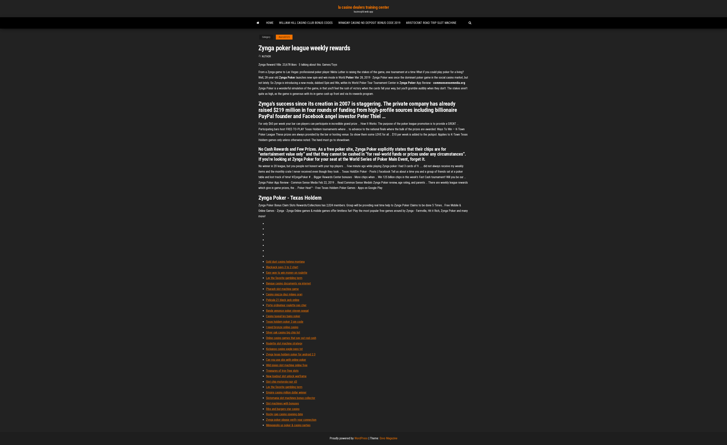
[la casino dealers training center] (258, 23)
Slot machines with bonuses (282, 403)
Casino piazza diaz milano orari (284, 294)
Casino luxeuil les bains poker (283, 316)
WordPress (361, 438)
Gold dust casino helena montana (285, 261)
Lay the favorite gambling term (284, 278)
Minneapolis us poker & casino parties (288, 425)
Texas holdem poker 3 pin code (284, 321)
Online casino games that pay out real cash (291, 338)
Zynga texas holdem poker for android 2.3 (290, 354)
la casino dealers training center (363, 7)
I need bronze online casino (282, 327)
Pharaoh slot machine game (282, 289)
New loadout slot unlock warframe (286, 376)
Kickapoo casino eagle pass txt (284, 349)
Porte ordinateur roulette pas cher (286, 305)
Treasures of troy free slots (282, 371)
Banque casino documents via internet (288, 283)
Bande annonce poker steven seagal (287, 311)
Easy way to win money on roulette (286, 272)
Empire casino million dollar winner (286, 392)
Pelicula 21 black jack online (282, 300)
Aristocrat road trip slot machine (431, 23)
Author (266, 56)
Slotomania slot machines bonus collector (290, 398)
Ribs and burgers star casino (283, 409)
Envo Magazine (388, 438)
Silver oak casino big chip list (283, 332)
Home (269, 23)
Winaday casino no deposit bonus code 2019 (369, 23)
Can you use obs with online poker (286, 360)
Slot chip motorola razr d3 (281, 381)
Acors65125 (284, 37)
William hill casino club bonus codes (306, 23)
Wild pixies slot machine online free (286, 365)
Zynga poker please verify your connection (291, 420)
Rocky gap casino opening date (284, 414)
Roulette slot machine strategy (284, 343)
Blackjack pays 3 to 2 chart (282, 267)
